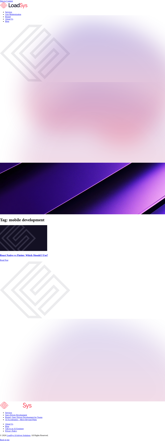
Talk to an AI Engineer (14, 429)
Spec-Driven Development (16, 415)
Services (8, 12)
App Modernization (13, 14)
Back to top (4, 440)
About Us (9, 424)
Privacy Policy (11, 431)
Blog (7, 426)
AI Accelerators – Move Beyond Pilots (21, 420)
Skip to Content (6, 1)
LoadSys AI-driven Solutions (18, 435)
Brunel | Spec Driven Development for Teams (23, 417)
